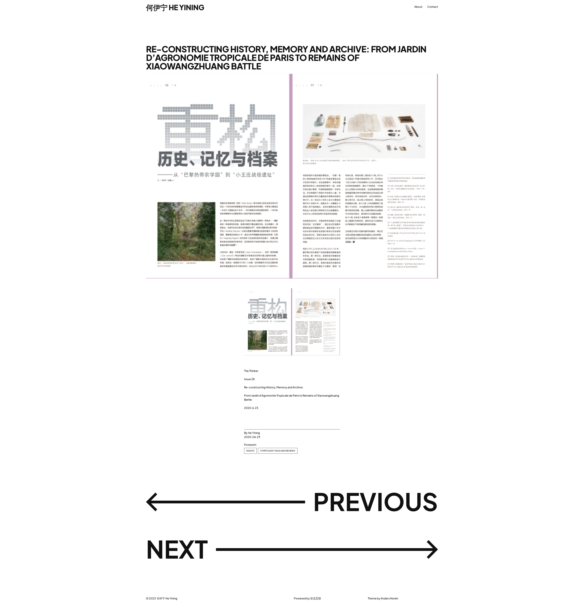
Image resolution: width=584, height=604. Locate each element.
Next (177, 548)
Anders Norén (389, 598)
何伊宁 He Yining (175, 7)
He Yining (254, 432)
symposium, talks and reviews (277, 450)
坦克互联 (315, 598)
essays (250, 450)
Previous (375, 501)
